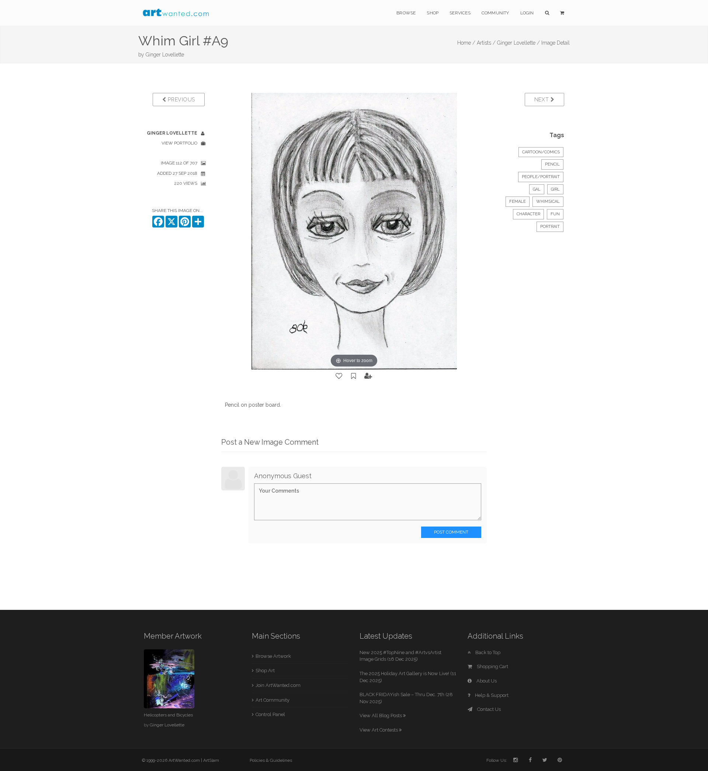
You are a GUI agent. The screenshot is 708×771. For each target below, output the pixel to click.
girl (555, 189)
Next (542, 100)
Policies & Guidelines (271, 760)
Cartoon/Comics (541, 152)
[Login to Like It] (339, 376)
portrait (550, 226)
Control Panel (270, 714)
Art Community (272, 700)
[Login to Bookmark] (354, 376)
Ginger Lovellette (165, 55)
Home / (466, 43)
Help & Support (491, 695)
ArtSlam (211, 760)
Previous (180, 100)
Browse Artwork (273, 656)
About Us (486, 681)
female (517, 201)
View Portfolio (179, 143)
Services (460, 12)
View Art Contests (379, 730)
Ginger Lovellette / (518, 43)
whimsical (548, 201)
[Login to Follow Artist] (368, 376)
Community (495, 12)
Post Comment (451, 532)
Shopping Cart (492, 666)
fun (555, 214)
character (528, 214)
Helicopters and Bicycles (168, 715)
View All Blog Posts (381, 715)
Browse (406, 12)
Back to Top (487, 652)
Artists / (486, 43)
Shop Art (265, 670)
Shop (432, 12)
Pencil (552, 164)
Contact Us (488, 709)
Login (527, 12)
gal (537, 189)
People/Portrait (541, 176)
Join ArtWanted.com (278, 685)
